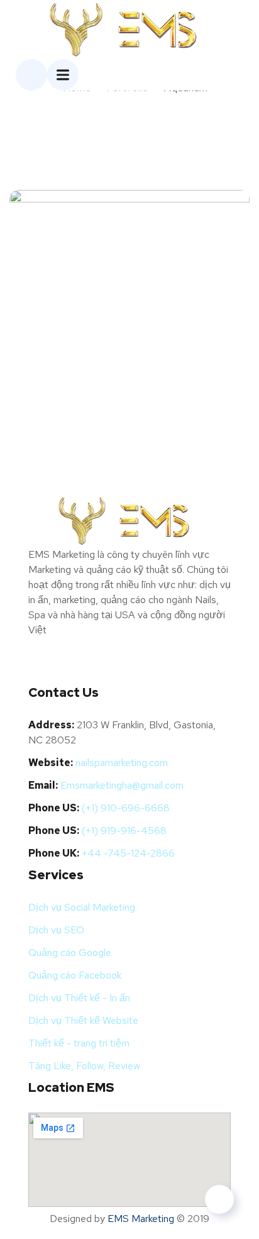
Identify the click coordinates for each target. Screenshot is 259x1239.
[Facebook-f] (44, 666)
